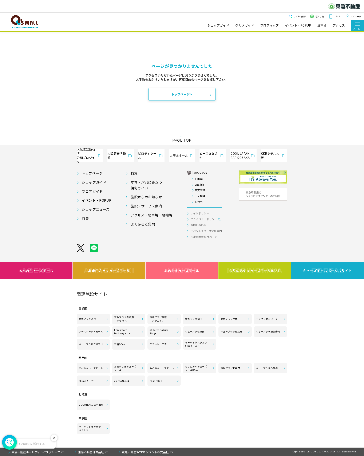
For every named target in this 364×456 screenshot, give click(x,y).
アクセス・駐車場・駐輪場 (152, 214)
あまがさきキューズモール (109, 270)
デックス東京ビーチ (267, 319)
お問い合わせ (198, 225)
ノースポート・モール (91, 331)
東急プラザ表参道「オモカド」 (124, 318)
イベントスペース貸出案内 (206, 231)
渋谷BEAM (120, 344)
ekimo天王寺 (86, 380)
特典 (85, 218)
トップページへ (182, 94)
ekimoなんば (121, 380)
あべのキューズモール (36, 270)
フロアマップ (269, 25)
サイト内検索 (299, 16)
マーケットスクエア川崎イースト (196, 344)
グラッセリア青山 (159, 344)
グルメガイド (244, 25)
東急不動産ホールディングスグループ (36, 452)
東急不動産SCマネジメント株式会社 (145, 452)
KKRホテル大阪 (270, 155)
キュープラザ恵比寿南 (268, 331)
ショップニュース (96, 209)
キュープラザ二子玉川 (91, 344)
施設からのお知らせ (146, 196)
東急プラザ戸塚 (229, 319)
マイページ (356, 16)
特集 (134, 173)
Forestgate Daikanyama (122, 331)
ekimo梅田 (156, 380)
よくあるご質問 (143, 224)
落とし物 (320, 16)
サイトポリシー (199, 213)
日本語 (199, 179)
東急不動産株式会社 (91, 452)
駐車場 (322, 25)
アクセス (339, 25)
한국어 (199, 201)
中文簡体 (200, 195)
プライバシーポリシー (203, 219)
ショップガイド (218, 25)
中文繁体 (200, 190)
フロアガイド (92, 191)
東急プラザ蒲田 (193, 319)
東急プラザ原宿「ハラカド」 (158, 318)
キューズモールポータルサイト (327, 270)
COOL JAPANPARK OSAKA (240, 155)
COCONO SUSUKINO (91, 404)
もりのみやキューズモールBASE (254, 270)
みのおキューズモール (181, 270)
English (199, 184)
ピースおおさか (208, 155)
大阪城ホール (179, 155)
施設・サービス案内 (146, 205)
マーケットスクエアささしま (90, 428)
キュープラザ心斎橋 (267, 368)
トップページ (92, 173)
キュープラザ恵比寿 (231, 331)
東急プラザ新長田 (230, 368)
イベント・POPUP (298, 25)
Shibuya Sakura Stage (159, 331)
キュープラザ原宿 (194, 331)
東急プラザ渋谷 (87, 319)
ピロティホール (147, 155)
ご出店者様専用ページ (203, 237)
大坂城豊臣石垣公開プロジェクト (86, 155)
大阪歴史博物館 (116, 155)
